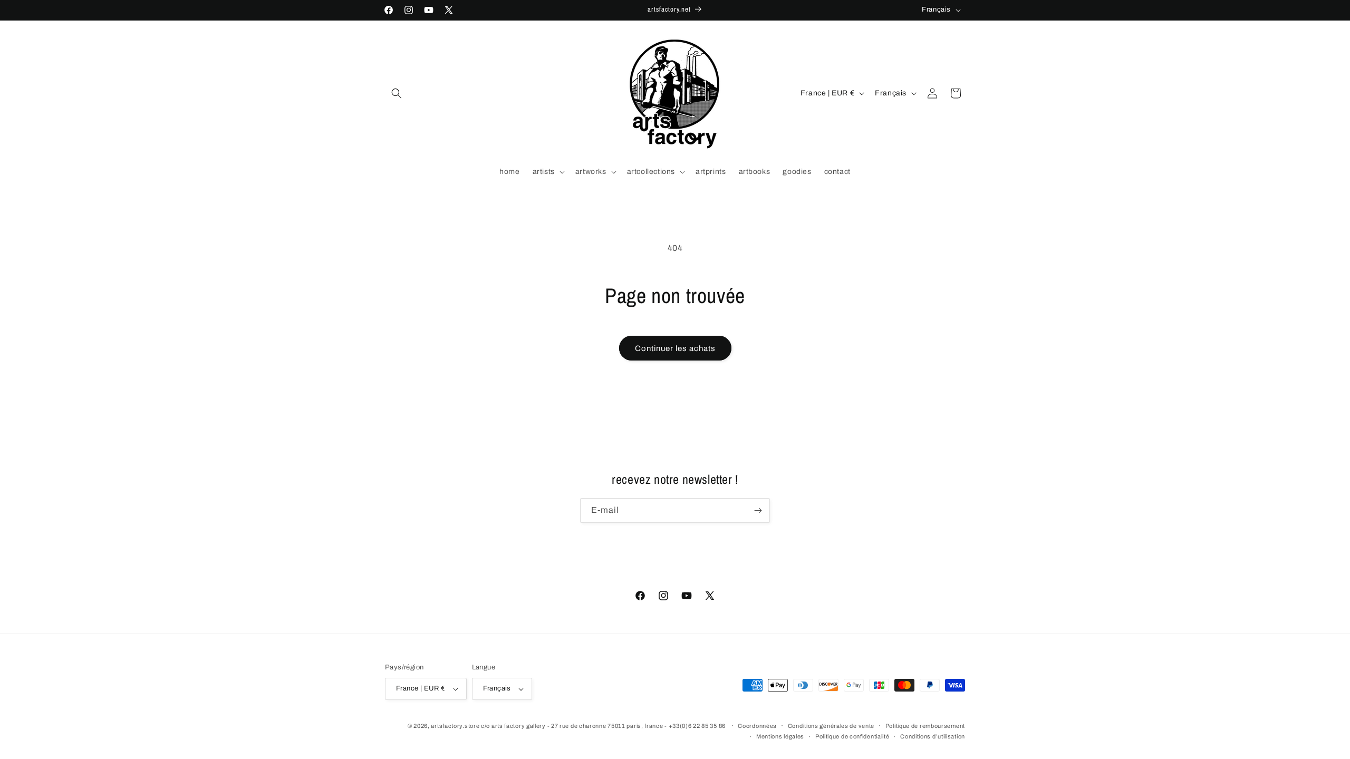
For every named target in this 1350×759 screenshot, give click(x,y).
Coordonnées (757, 726)
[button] (396, 93)
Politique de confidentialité (852, 736)
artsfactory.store (455, 726)
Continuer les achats (675, 348)
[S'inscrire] (757, 510)
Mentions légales (780, 736)
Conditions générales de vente (831, 726)
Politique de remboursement (925, 726)
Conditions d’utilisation (932, 736)
